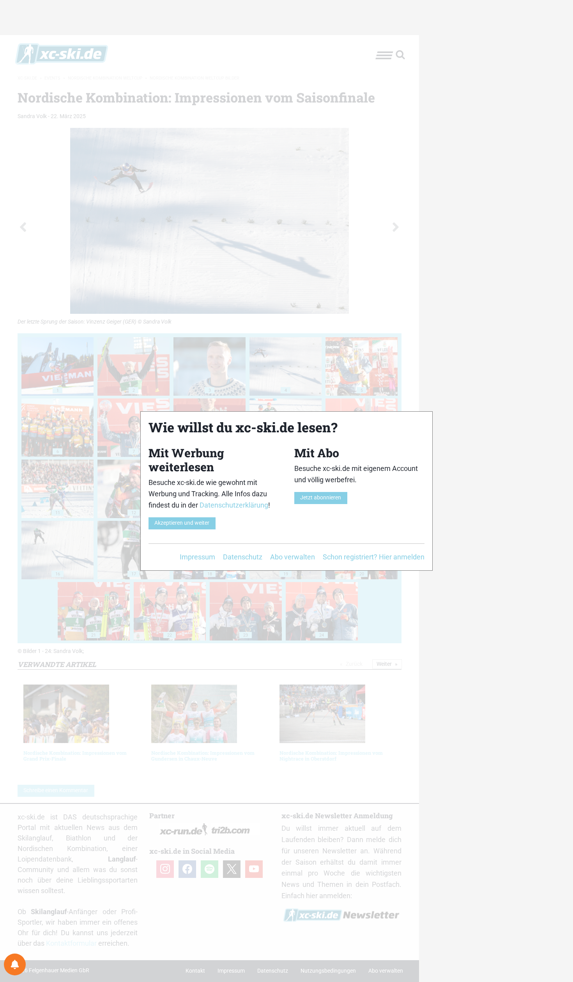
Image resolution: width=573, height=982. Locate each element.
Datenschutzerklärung (234, 505)
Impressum (197, 557)
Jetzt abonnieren (320, 497)
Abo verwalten (292, 557)
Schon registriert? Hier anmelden (373, 557)
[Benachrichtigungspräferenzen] (15, 964)
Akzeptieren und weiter (181, 523)
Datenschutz (242, 557)
